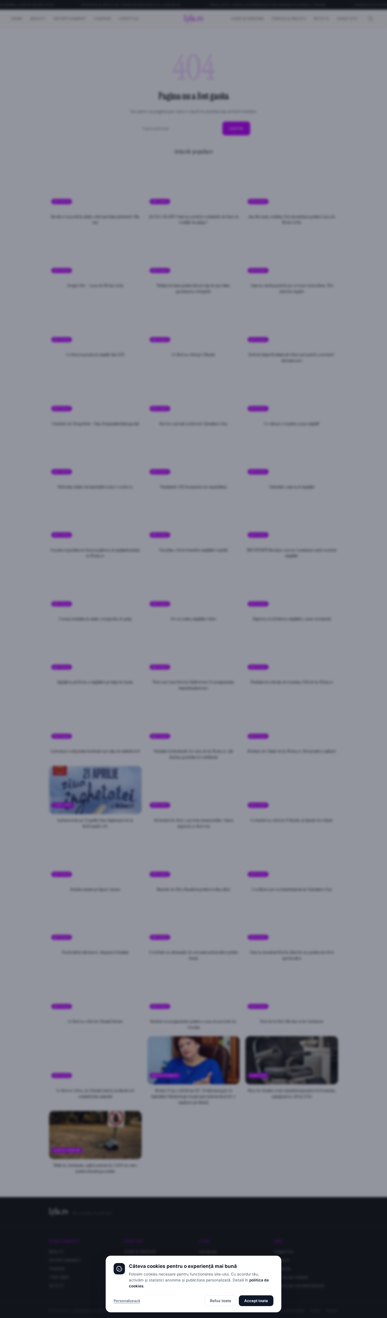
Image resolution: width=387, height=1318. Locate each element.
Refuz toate (220, 1300)
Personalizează (127, 1300)
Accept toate (256, 1300)
